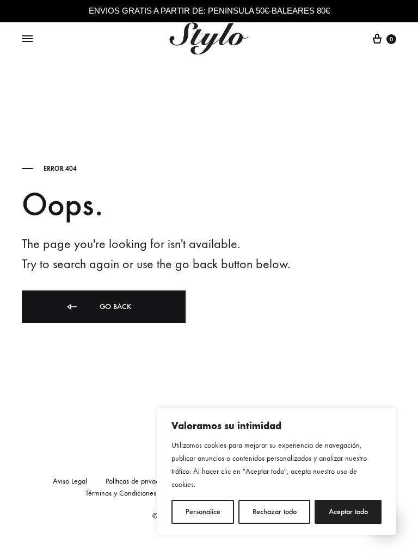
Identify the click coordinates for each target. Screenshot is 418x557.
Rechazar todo (275, 511)
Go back (114, 306)
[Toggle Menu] (27, 39)
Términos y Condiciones (120, 493)
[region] (276, 471)
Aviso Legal (70, 481)
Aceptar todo (348, 511)
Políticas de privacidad (139, 481)
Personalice (203, 511)
